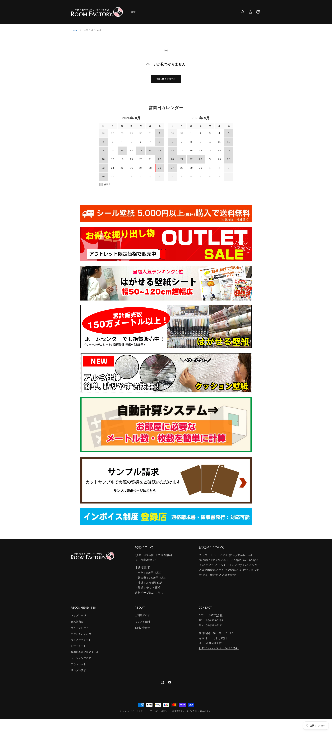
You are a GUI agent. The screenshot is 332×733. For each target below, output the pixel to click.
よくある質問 (142, 621)
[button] (243, 12)
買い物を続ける (166, 79)
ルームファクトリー (136, 711)
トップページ (78, 615)
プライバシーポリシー (159, 711)
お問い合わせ (142, 627)
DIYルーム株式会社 (211, 615)
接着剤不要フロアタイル (85, 652)
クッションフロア (81, 658)
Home (74, 30)
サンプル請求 (78, 670)
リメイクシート (80, 627)
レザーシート (78, 646)
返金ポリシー (206, 711)
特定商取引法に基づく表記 (184, 711)
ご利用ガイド (142, 615)
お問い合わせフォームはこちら (219, 648)
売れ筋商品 (77, 621)
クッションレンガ (81, 633)
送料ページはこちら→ (149, 592)
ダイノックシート (81, 639)
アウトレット (78, 664)
